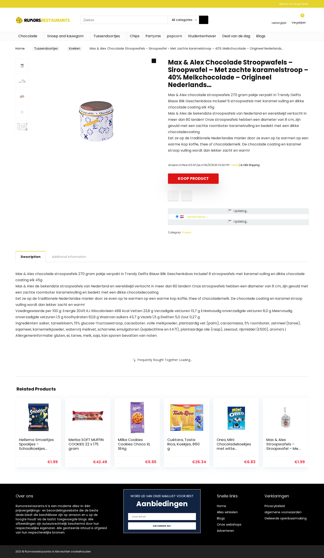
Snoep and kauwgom (65, 36)
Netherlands (196, 216)
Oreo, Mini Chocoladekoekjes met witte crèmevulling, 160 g (234, 446)
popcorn (174, 36)
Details (235, 165)
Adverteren (225, 530)
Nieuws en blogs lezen (294, 4)
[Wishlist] (279, 18)
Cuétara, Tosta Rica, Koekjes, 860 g (183, 444)
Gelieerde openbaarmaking (285, 518)
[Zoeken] (203, 20)
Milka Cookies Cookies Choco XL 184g (134, 444)
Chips (135, 36)
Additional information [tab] (69, 257)
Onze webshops (229, 524)
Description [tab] (31, 257)
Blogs (260, 36)
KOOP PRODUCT (193, 178)
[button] (154, 61)
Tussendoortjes (106, 36)
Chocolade (27, 36)
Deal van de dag (236, 36)
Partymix (153, 36)
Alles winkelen (227, 512)
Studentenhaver (202, 36)
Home (20, 48)
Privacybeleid (274, 506)
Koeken (74, 48)
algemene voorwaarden (283, 512)
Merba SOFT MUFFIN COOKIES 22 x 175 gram (86, 444)
